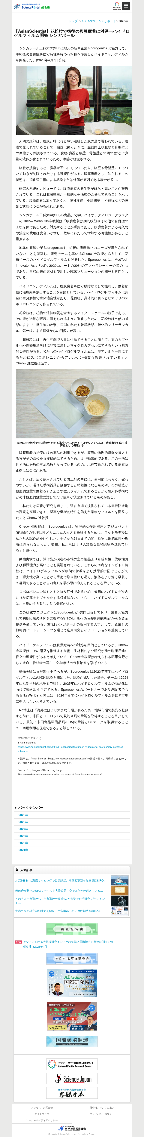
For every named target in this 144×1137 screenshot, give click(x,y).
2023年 (23, 836)
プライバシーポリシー (102, 1114)
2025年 (23, 822)
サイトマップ (42, 1114)
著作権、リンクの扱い (102, 1107)
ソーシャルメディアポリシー (42, 1120)
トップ (73, 21)
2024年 (23, 829)
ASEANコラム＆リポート (99, 21)
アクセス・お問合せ (42, 1107)
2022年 (23, 843)
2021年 (23, 850)
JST (72, 1128)
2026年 (23, 815)
